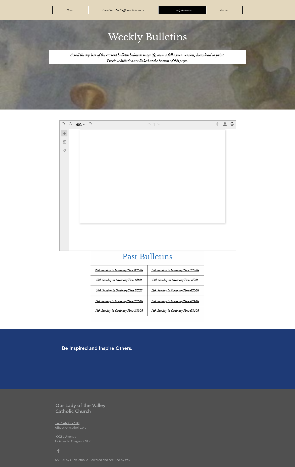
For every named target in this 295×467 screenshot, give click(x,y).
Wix (127, 460)
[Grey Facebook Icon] (58, 451)
